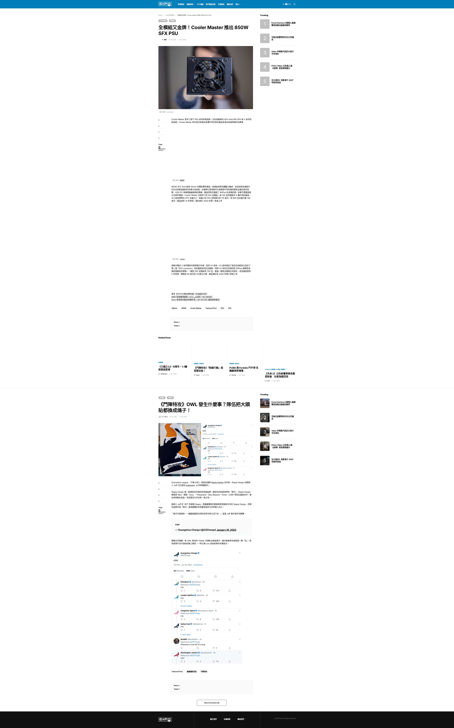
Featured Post (211, 308)
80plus (174, 308)
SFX (229, 308)
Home (160, 15)
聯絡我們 (241, 719)
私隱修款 (227, 719)
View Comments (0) (211, 703)
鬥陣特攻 (201, 363)
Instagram (190, 485)
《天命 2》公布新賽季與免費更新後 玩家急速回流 (280, 375)
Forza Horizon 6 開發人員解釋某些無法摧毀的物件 (283, 24)
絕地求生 (237, 363)
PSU (222, 308)
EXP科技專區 (170, 15)
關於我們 (213, 719)
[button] (287, 4)
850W (183, 308)
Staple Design (217, 482)
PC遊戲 (278, 369)
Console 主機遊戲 (270, 369)
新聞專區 (172, 20)
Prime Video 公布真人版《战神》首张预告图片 (281, 67)
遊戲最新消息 (191, 671)
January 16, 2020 (226, 529)
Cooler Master (195, 308)
